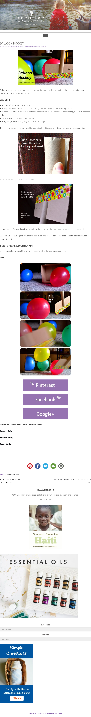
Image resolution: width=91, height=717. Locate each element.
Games (9, 474)
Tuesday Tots (6, 431)
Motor (13, 474)
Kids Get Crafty (6, 437)
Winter (18, 474)
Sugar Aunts (5, 444)
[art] (45, 15)
